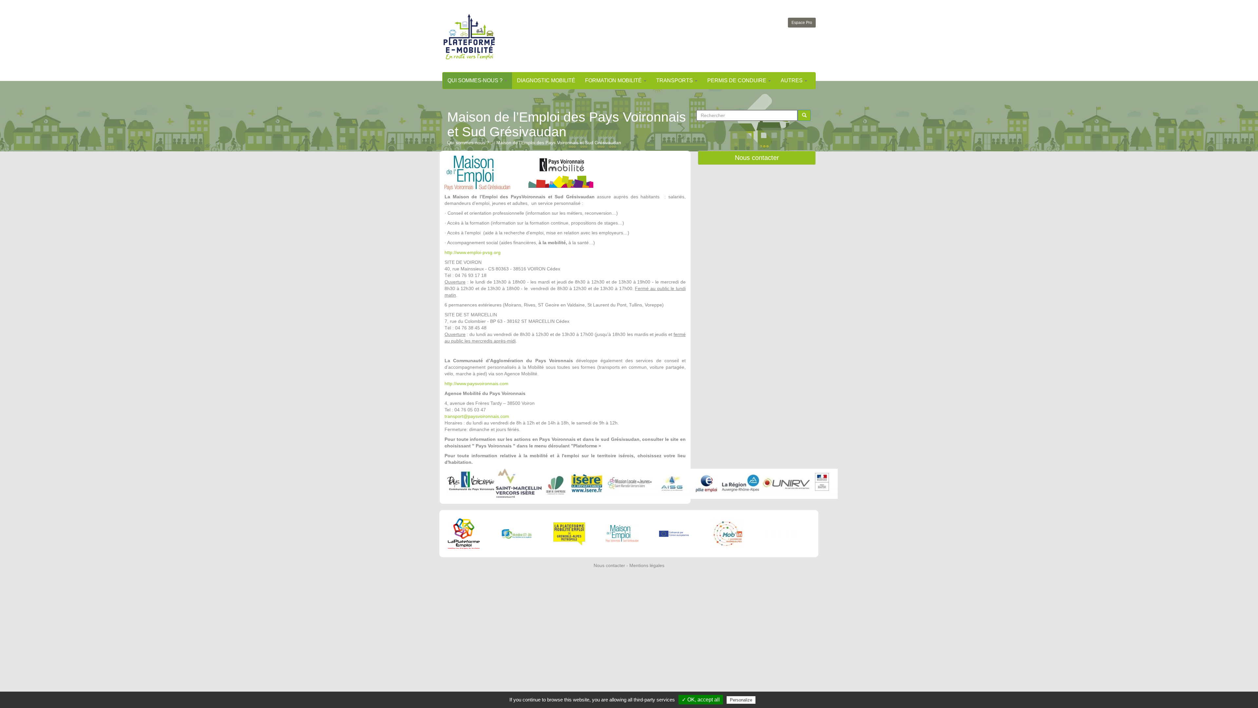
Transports (675, 80)
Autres (792, 80)
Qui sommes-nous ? (476, 80)
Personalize (741, 700)
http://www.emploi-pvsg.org (473, 252)
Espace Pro (801, 22)
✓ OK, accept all (701, 699)
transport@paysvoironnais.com (477, 416)
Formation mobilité (614, 80)
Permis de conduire (737, 80)
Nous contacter (757, 157)
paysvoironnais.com (487, 383)
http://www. (456, 383)
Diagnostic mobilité (546, 80)
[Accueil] (469, 36)
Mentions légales (646, 565)
